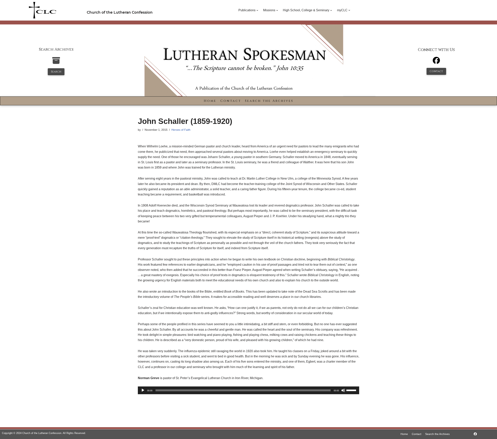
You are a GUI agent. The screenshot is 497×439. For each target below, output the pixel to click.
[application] (248, 390)
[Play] (143, 390)
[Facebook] (436, 62)
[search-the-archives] (56, 62)
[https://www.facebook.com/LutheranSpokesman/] (475, 434)
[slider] (351, 389)
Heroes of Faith (180, 129)
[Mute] (343, 390)
